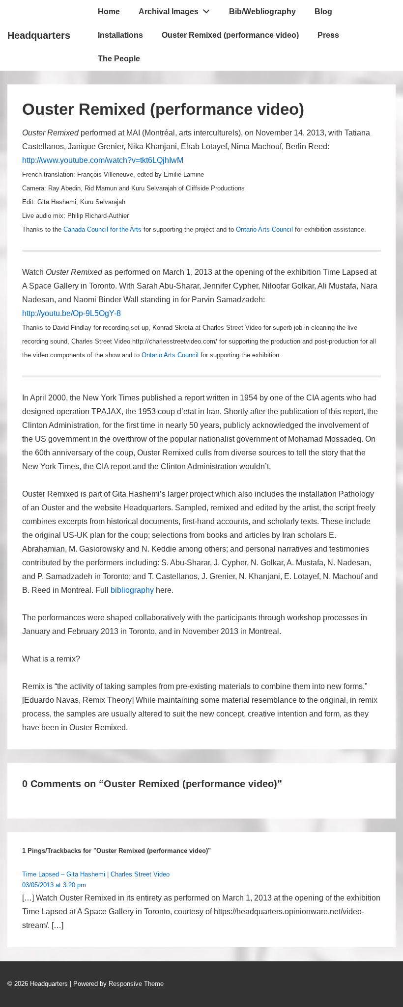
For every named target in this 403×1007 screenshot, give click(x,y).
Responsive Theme (136, 983)
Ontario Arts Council (264, 229)
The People (119, 58)
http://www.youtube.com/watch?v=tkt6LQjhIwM (102, 160)
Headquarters (38, 35)
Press (328, 35)
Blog (323, 11)
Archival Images (169, 11)
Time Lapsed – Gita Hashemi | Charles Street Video (96, 874)
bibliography (132, 590)
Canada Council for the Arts (102, 229)
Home (109, 11)
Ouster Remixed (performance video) (230, 35)
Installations (120, 35)
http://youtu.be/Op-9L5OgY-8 (71, 313)
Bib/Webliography (262, 11)
